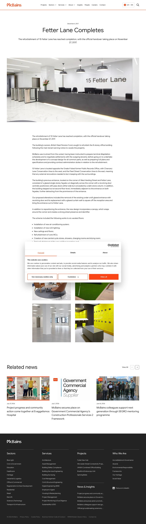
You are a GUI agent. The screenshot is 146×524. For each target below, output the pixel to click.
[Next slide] (137, 367)
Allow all (103, 277)
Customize (72, 277)
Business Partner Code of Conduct (53, 517)
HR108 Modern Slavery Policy (77, 517)
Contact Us (92, 517)
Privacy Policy (24, 517)
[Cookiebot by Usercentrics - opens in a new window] (109, 245)
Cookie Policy (35, 517)
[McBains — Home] (14, 5)
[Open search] (138, 5)
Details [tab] (73, 252)
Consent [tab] (41, 253)
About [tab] (105, 252)
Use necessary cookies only (42, 277)
